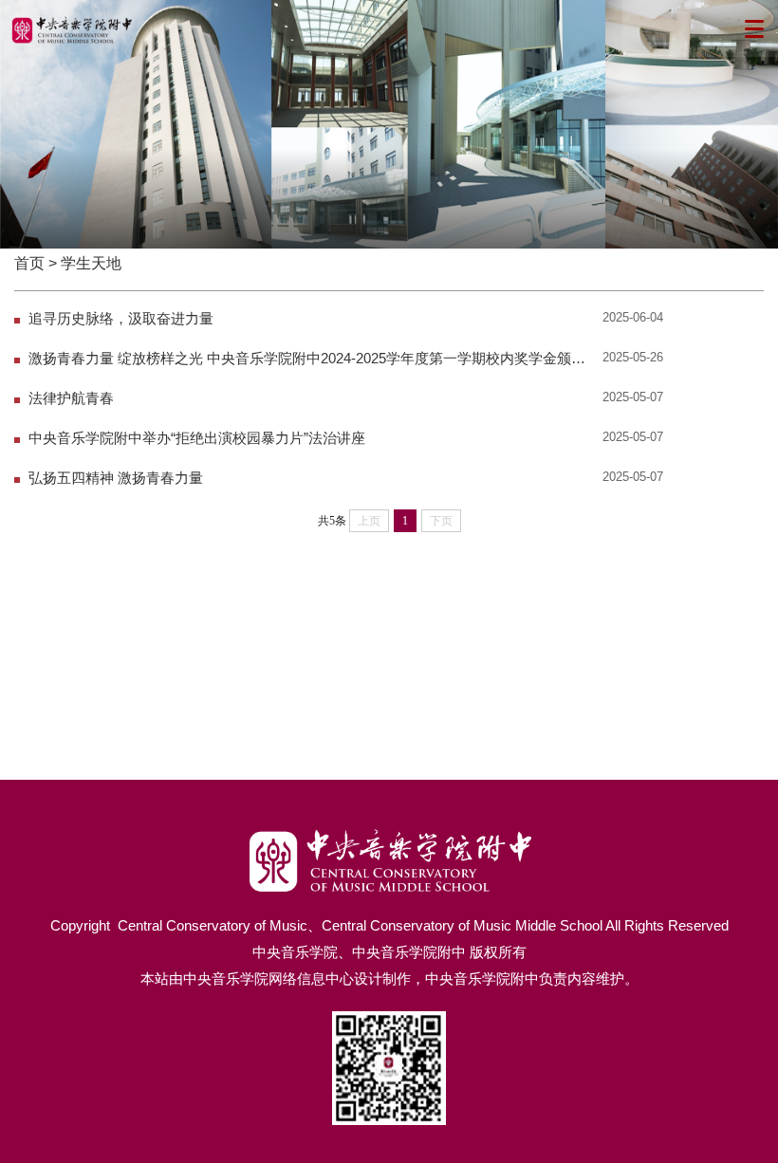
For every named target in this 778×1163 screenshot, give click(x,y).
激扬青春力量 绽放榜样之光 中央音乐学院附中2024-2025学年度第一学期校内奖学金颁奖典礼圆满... (311, 358)
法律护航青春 (71, 398)
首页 (29, 263)
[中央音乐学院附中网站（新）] (389, 834)
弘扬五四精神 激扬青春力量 (115, 478)
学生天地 (91, 263)
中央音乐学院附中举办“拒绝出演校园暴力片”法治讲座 (196, 438)
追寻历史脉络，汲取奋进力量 (120, 318)
